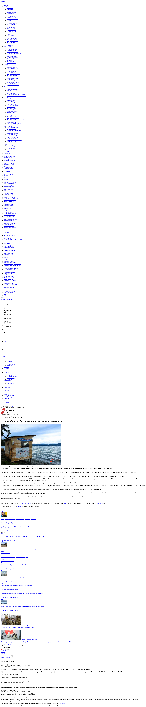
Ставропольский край (12, 124)
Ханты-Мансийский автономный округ (17, 94)
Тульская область (11, 30)
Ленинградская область (13, 54)
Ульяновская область (12, 83)
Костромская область (12, 19)
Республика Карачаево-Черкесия (15, 120)
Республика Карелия (12, 60)
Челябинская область (12, 90)
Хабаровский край (11, 138)
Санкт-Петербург (11, 63)
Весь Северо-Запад (12, 47)
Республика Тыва (11, 109)
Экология (6, 371)
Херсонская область (12, 148)
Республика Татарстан (12, 78)
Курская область (11, 20)
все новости (4, 613)
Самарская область (11, 79)
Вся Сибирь (10, 98)
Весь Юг (9, 34)
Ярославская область (12, 31)
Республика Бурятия (12, 142)
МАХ (22, 503)
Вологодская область (12, 52)
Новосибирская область (13, 105)
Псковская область (11, 58)
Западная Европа (10, 523)
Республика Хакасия (12, 111)
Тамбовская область (12, 27)
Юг (4, 32)
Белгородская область (12, 10)
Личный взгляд (11, 378)
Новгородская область (12, 57)
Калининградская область (13, 50)
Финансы (9, 365)
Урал (5, 86)
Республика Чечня (11, 122)
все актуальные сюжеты (7, 644)
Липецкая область (11, 21)
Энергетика (10, 362)
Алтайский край (11, 100)
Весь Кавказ (10, 115)
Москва (6, 5)
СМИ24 (61, 705)
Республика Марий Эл (12, 75)
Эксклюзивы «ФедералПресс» (29, 639)
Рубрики (3, 356)
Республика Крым (11, 43)
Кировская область (12, 67)
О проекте (3, 650)
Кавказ (5, 113)
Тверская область (11, 28)
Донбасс (6, 144)
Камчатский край (11, 131)
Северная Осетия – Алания (14, 123)
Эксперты (6, 372)
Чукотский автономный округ (14, 140)
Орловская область (12, 23)
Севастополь (10, 45)
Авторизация (4, 654)
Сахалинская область (12, 137)
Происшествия (7, 368)
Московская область (12, 9)
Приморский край (11, 134)
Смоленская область (12, 26)
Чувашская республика (13, 85)
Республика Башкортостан (13, 74)
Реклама (6, 340)
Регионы (3, 1)
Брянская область (11, 12)
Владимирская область (12, 13)
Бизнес (5, 360)
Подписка (9, 382)
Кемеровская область (12, 102)
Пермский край (11, 72)
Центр (5, 6)
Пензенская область (12, 71)
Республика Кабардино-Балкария (15, 119)
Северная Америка (12, 530)
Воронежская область (12, 15)
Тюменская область (12, 93)
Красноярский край (12, 104)
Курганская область (12, 91)
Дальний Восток (8, 126)
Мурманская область (12, 56)
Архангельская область (13, 49)
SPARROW (61, 703)
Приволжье (7, 64)
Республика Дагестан (12, 116)
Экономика (10, 361)
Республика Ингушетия (13, 118)
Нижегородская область (13, 68)
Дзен (65, 503)
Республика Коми (11, 61)
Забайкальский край (12, 141)
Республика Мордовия (12, 76)
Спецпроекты (7, 380)
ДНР (8, 151)
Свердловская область (12, 89)
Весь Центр (10, 8)
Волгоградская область (13, 36)
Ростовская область (12, 42)
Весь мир (6, 4)
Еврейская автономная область (15, 130)
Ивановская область (12, 16)
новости (3, 354)
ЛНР (8, 149)
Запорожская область (12, 146)
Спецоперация (25, 625)
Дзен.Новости (28, 503)
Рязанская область (11, 24)
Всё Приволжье (11, 65)
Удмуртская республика (13, 82)
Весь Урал (9, 87)
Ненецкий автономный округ (14, 53)
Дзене (19, 506)
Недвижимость (11, 364)
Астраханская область (12, 35)
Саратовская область (12, 80)
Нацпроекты (7, 369)
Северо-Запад (7, 46)
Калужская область (12, 17)
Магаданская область (12, 133)
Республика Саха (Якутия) (13, 135)
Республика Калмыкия (12, 41)
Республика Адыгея (12, 39)
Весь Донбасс (10, 145)
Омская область (11, 107)
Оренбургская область (12, 69)
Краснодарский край (12, 38)
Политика (6, 358)
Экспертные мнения (12, 376)
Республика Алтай (11, 108)
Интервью (9, 379)
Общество (6, 367)
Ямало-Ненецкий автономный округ (16, 96)
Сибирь (6, 97)
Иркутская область (11, 101)
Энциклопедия (10, 373)
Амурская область (11, 129)
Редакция (3, 653)
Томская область (11, 112)
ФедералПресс (100, 503)
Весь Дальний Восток (12, 127)
